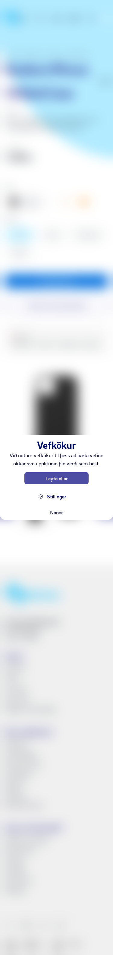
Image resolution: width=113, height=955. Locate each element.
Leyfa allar (57, 478)
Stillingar (56, 496)
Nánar (56, 512)
